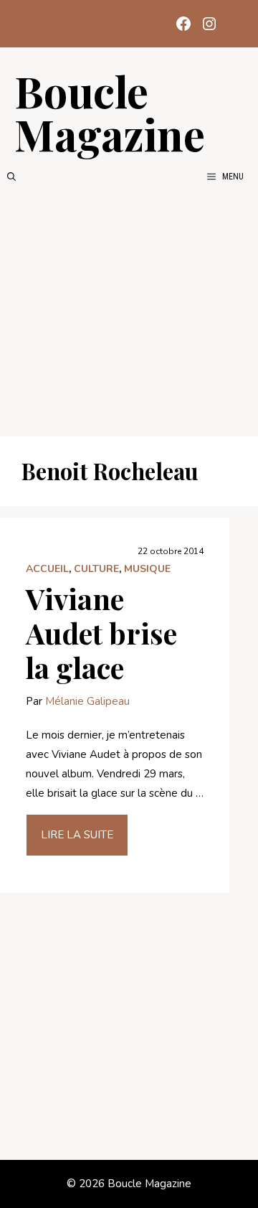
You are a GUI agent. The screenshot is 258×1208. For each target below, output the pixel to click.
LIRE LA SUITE (77, 835)
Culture (96, 569)
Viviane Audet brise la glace (101, 632)
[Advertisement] (129, 310)
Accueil (47, 569)
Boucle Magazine (109, 112)
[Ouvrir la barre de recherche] (11, 176)
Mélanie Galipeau (87, 701)
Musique (147, 569)
